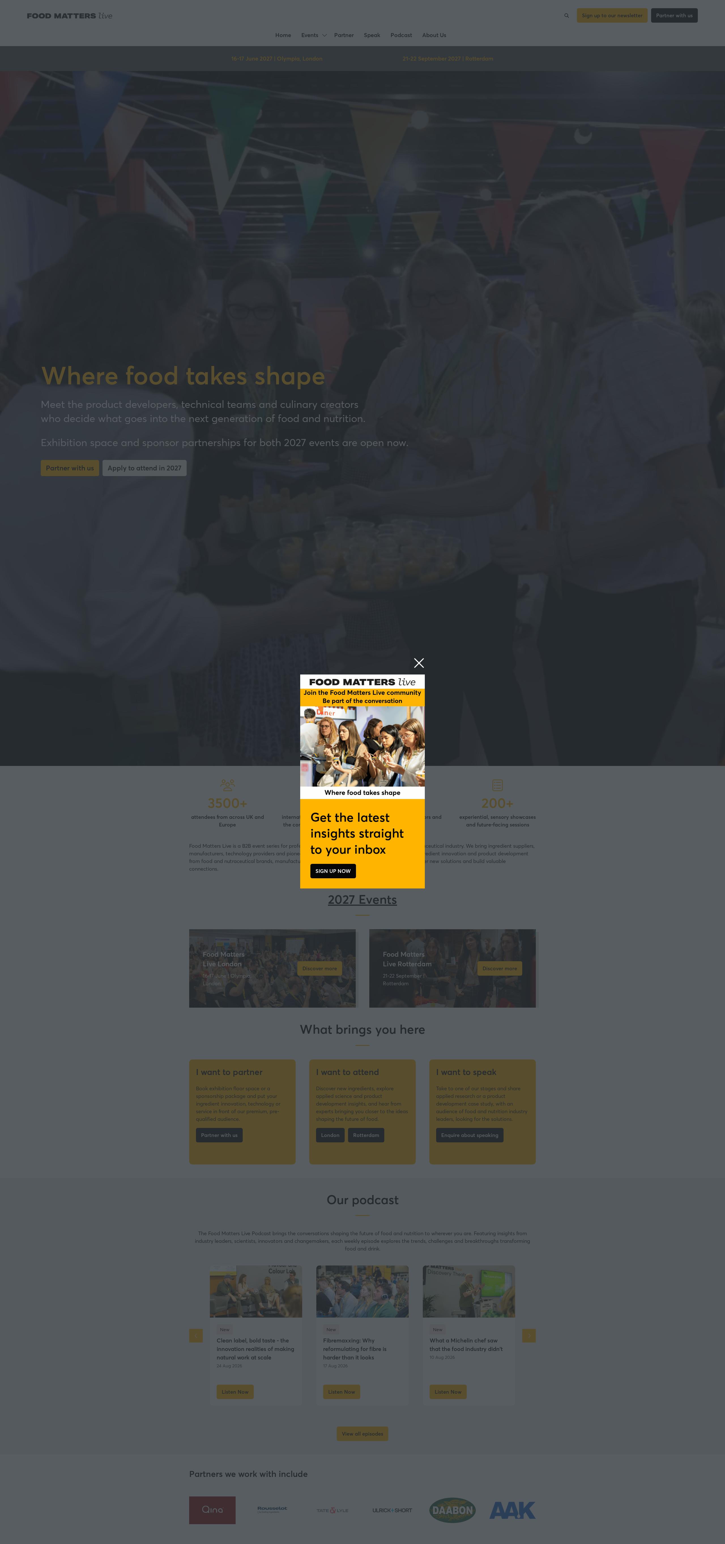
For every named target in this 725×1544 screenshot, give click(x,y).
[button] (419, 663)
